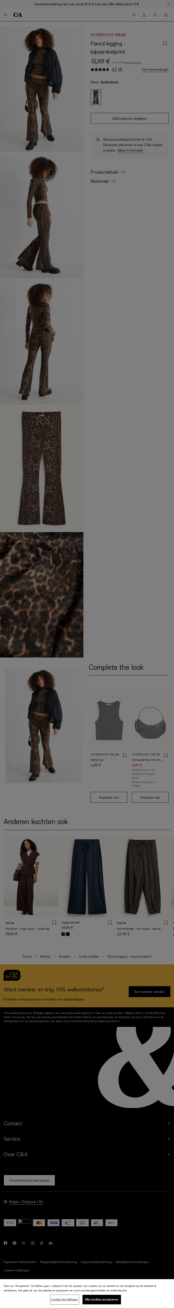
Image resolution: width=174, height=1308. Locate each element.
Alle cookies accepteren (101, 1299)
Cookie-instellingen (64, 1299)
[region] (87, 1293)
